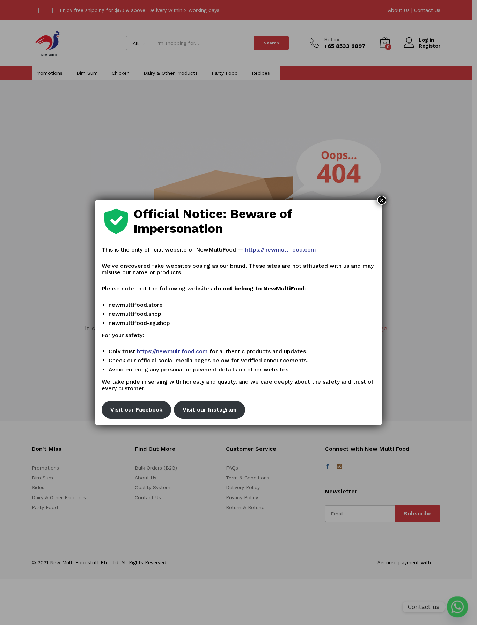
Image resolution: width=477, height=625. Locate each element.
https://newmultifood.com (280, 249)
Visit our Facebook (136, 409)
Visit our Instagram (209, 409)
